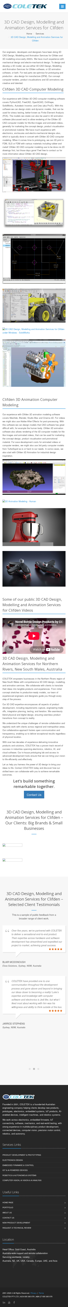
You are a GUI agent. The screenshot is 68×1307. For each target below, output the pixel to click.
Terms (41, 1293)
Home (29, 33)
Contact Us (34, 794)
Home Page (7, 1202)
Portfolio (7, 1207)
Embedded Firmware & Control (18, 1165)
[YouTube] (9, 1302)
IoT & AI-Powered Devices (15, 1170)
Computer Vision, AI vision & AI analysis (21, 1180)
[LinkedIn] (4, 1302)
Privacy (34, 1293)
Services (40, 33)
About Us (7, 1212)
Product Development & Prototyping (21, 1155)
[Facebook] (14, 1302)
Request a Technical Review (16, 1227)
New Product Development (16, 1222)
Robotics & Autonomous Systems (19, 1175)
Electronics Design (12, 1160)
